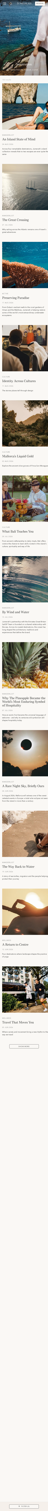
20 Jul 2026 (7, 536)
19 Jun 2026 (7, 872)
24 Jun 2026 (7, 791)
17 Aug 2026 (7, 303)
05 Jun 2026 (7, 1027)
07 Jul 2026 (7, 710)
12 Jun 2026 (7, 949)
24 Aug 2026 (7, 144)
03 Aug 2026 (7, 461)
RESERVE (40, 3)
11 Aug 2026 (7, 386)
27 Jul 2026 (7, 225)
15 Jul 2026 (7, 617)
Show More (24, 1046)
